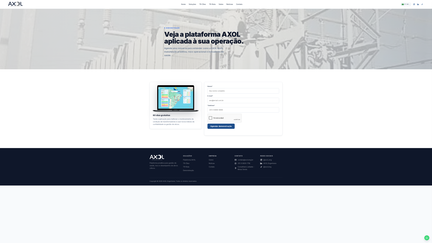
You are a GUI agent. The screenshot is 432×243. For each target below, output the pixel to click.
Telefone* (211, 105)
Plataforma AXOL (189, 160)
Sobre (221, 4)
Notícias (229, 4)
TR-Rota (212, 4)
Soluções (192, 4)
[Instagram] (414, 4)
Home (183, 4)
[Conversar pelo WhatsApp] (426, 237)
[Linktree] (422, 4)
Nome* (210, 86)
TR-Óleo (202, 4)
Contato (239, 4)
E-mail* (210, 96)
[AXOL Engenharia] (15, 4)
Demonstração (188, 170)
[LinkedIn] (418, 4)
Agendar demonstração (221, 126)
